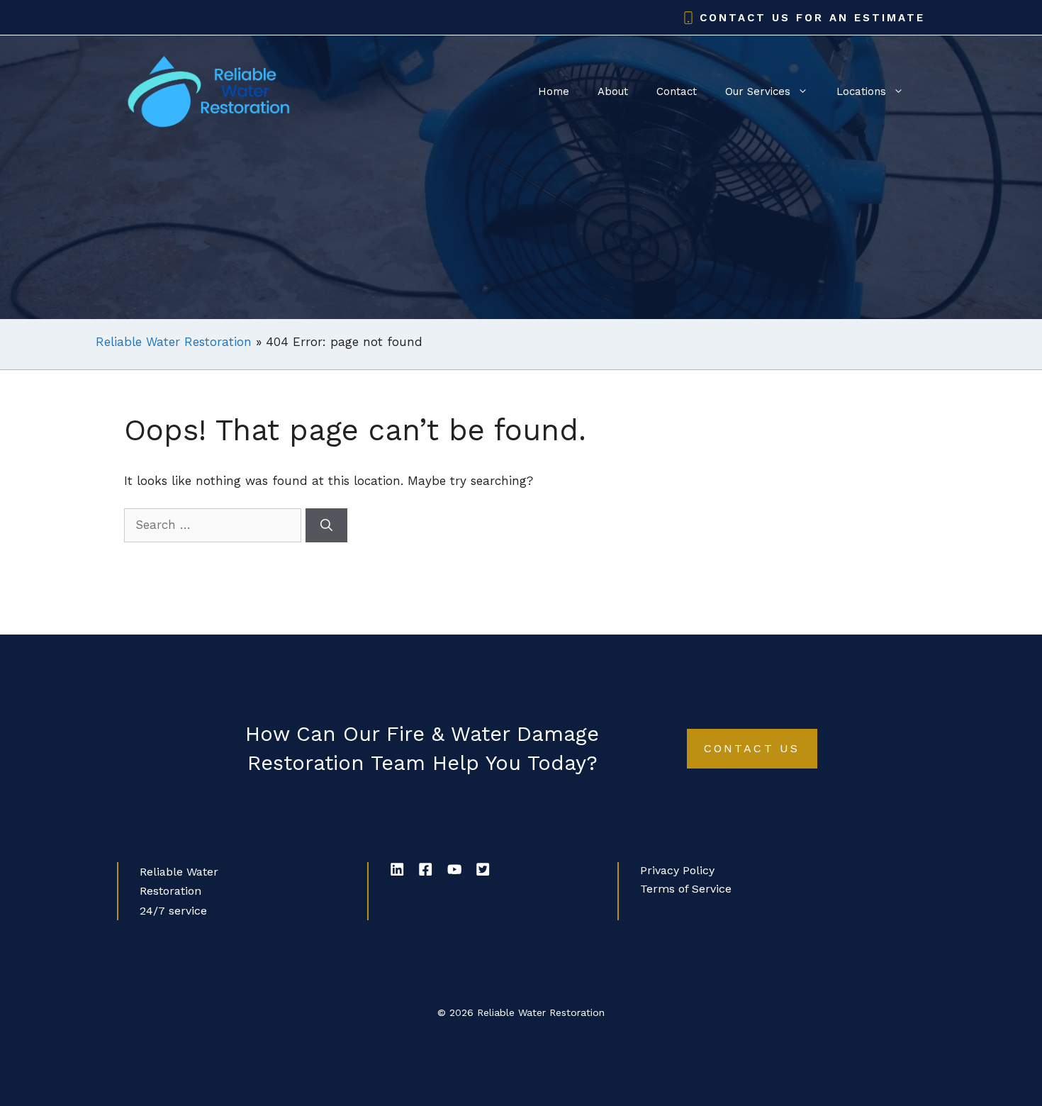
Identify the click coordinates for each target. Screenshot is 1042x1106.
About (613, 91)
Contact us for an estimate (812, 17)
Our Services (757, 91)
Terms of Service (686, 888)
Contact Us (752, 748)
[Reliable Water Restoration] (209, 90)
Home (553, 91)
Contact (676, 91)
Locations (861, 91)
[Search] (326, 525)
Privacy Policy (677, 870)
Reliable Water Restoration (174, 342)
